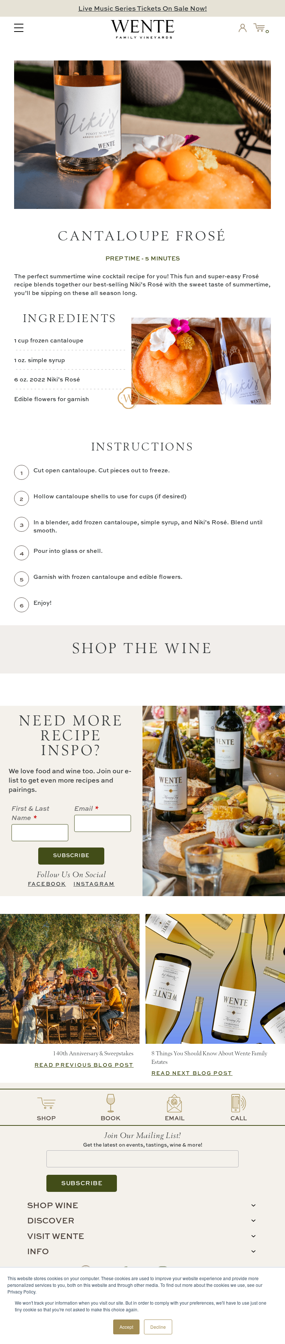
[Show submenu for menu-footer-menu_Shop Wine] (253, 1205)
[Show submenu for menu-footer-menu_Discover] (253, 1220)
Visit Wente (55, 1236)
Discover (50, 1220)
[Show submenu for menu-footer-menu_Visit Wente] (253, 1236)
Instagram (94, 883)
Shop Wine (52, 1205)
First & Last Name (30, 813)
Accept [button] (126, 1327)
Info (38, 1251)
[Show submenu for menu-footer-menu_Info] (253, 1251)
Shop (46, 1118)
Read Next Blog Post (192, 1072)
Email (83, 808)
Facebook (47, 883)
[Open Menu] (18, 29)
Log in (244, 29)
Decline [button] (158, 1327)
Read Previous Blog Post (84, 1064)
